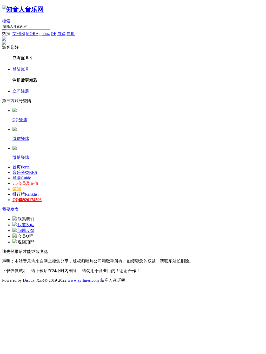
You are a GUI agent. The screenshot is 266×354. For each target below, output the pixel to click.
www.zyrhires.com (83, 280)
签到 (16, 189)
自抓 (70, 33)
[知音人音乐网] (23, 9)
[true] (4, 30)
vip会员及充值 (25, 183)
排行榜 (25, 194)
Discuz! (29, 280)
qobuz (44, 33)
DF (53, 33)
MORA (32, 33)
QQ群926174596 (27, 199)
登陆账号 (20, 69)
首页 (21, 167)
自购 (61, 33)
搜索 (6, 21)
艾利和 (18, 33)
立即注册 (20, 91)
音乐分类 (24, 172)
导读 (21, 178)
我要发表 (10, 209)
